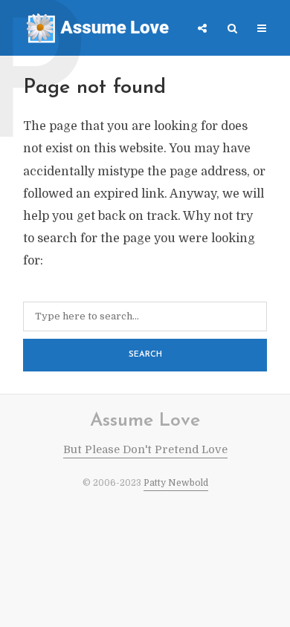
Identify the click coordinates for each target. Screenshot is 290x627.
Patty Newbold (176, 483)
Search (145, 355)
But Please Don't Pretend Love (145, 449)
